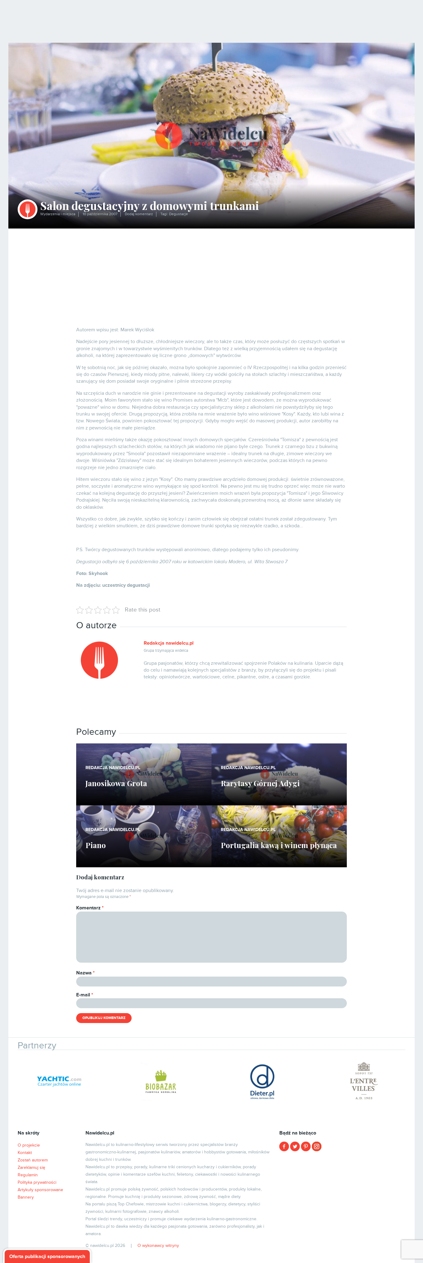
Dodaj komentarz (139, 214)
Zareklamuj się (31, 1167)
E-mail (84, 995)
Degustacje (178, 214)
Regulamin (28, 1175)
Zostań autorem (33, 1160)
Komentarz (90, 908)
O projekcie (29, 1145)
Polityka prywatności (37, 1182)
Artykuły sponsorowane (40, 1189)
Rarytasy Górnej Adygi (260, 783)
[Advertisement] (211, 275)
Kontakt (25, 1152)
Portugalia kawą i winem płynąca (279, 845)
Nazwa (85, 973)
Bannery (26, 1197)
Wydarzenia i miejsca (57, 214)
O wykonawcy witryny (158, 1245)
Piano (95, 845)
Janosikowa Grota (116, 783)
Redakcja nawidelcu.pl (169, 643)
